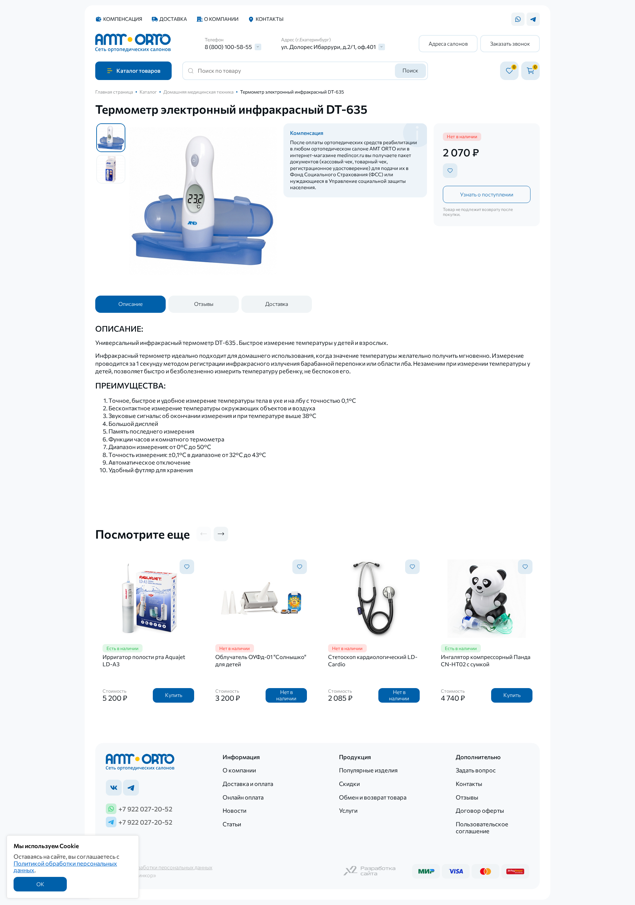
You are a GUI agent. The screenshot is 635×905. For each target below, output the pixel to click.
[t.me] (131, 788)
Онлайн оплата (243, 797)
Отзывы (203, 304)
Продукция (355, 757)
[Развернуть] (258, 47)
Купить (173, 695)
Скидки (349, 783)
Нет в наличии (286, 695)
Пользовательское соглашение (482, 827)
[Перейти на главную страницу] (133, 44)
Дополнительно (478, 757)
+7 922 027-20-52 (145, 809)
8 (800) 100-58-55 (228, 47)
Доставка (173, 19)
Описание (130, 304)
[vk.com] (114, 788)
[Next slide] (221, 534)
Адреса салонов (448, 43)
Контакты (269, 19)
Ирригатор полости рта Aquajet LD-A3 (144, 660)
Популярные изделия (368, 770)
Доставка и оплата (248, 783)
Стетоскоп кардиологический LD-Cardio (372, 660)
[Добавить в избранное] (450, 170)
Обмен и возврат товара (372, 797)
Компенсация (122, 19)
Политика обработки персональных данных (159, 867)
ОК (40, 884)
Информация (241, 757)
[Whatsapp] (518, 19)
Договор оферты (480, 810)
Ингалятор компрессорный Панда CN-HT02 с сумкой (485, 660)
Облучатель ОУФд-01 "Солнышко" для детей (260, 660)
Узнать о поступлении (486, 194)
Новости (234, 810)
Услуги (348, 810)
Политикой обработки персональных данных (65, 867)
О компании (221, 19)
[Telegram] (533, 19)
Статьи (232, 824)
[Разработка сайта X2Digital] (369, 872)
